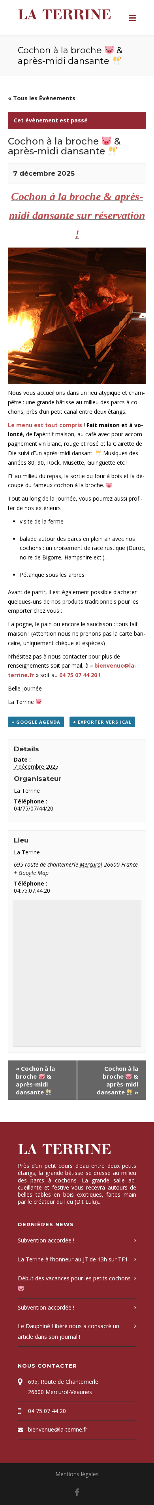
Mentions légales (77, 1474)
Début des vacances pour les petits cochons (74, 1278)
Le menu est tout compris (45, 425)
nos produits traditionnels (83, 601)
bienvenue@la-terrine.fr (57, 1429)
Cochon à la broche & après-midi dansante (35, 1080)
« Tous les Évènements (41, 98)
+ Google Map (31, 872)
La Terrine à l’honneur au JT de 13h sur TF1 (73, 1259)
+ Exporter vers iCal (102, 722)
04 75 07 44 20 (47, 1411)
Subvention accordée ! (46, 1240)
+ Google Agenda (35, 722)
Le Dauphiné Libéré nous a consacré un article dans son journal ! (68, 1331)
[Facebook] (77, 1492)
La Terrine (64, 14)
